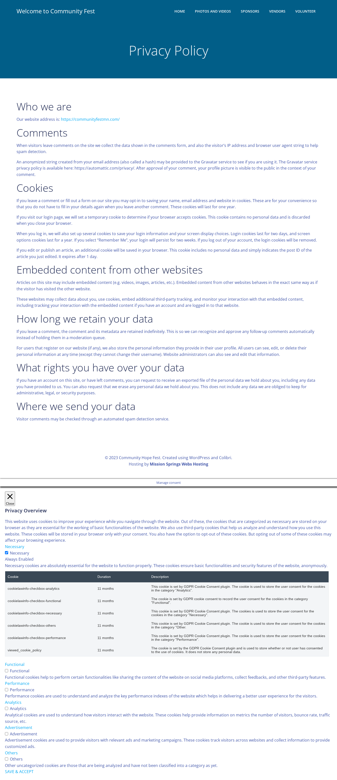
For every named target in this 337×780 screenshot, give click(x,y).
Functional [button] (14, 664)
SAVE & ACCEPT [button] (19, 771)
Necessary (19, 553)
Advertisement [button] (18, 727)
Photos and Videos (213, 11)
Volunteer (305, 11)
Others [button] (11, 753)
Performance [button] (17, 683)
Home (179, 11)
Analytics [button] (13, 702)
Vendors (277, 11)
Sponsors (250, 11)
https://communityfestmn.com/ (90, 119)
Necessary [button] (14, 546)
